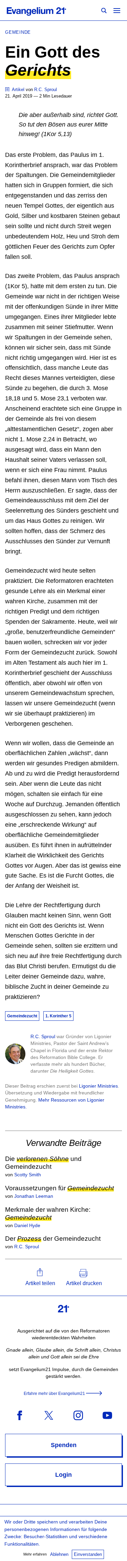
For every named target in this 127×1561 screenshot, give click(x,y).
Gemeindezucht (22, 1016)
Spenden (64, 1445)
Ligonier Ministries (98, 1086)
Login (63, 1474)
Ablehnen (59, 1554)
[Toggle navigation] (117, 10)
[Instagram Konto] (78, 1415)
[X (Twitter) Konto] (49, 1415)
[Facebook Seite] (19, 1415)
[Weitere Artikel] (7, 89)
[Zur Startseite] (44, 10)
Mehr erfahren (35, 1554)
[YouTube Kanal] (107, 1415)
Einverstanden (88, 1554)
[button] (40, 1277)
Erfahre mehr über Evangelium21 (54, 1393)
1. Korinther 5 (58, 1016)
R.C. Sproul (42, 1036)
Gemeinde (18, 32)
